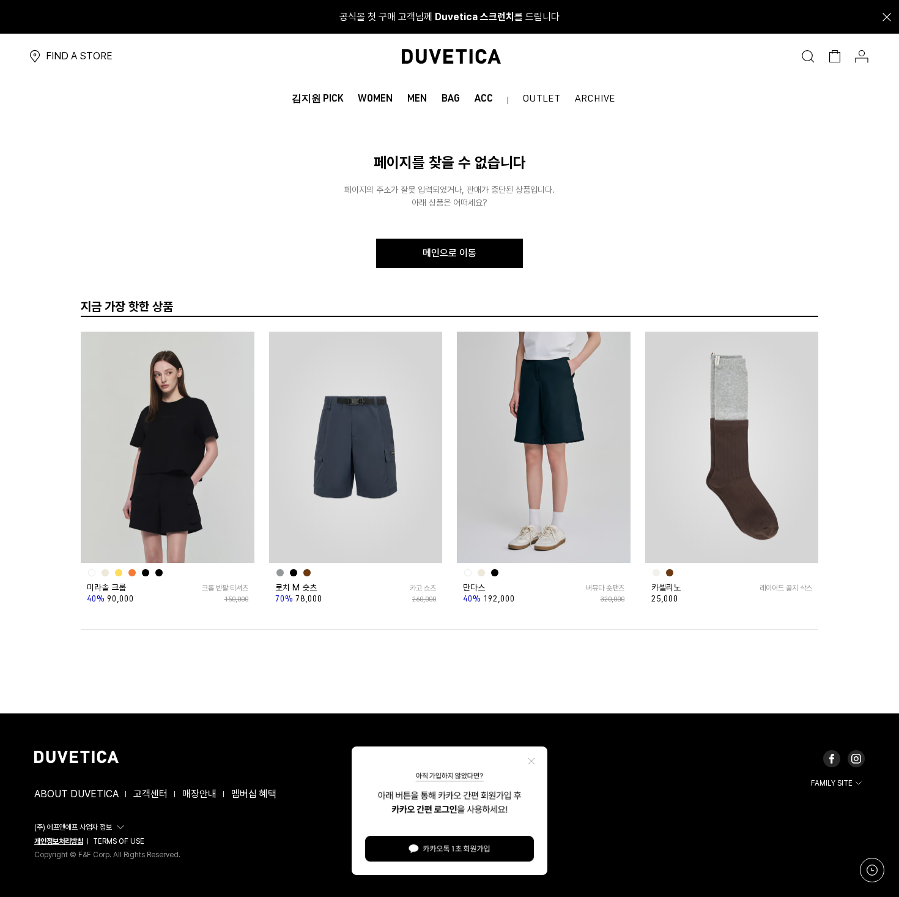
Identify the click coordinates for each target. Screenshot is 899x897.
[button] (81, 827)
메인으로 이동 (449, 253)
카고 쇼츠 (423, 588)
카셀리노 (666, 587)
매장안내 (199, 794)
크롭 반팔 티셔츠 (225, 588)
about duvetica (76, 794)
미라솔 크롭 (106, 587)
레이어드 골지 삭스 (786, 588)
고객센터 (150, 794)
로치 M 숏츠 (296, 587)
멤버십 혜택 (253, 794)
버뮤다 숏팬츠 (605, 588)
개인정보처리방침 (58, 841)
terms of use (118, 841)
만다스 (474, 587)
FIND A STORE (79, 56)
